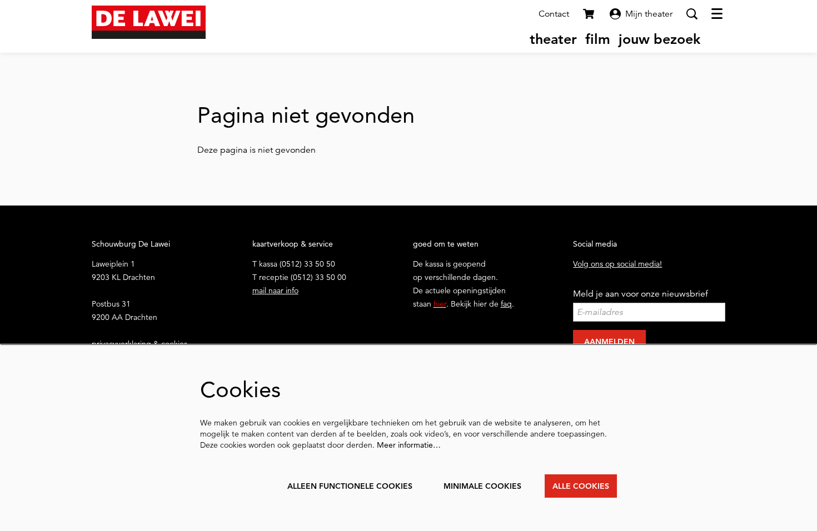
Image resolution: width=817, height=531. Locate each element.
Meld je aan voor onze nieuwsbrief (640, 293)
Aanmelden (609, 342)
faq (506, 304)
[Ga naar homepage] (149, 22)
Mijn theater (648, 13)
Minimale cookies (482, 486)
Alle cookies (580, 486)
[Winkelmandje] (589, 14)
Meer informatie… (409, 445)
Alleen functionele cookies (349, 486)
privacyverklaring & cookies (139, 344)
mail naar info (275, 290)
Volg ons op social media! (617, 264)
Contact (554, 13)
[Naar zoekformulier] (692, 14)
